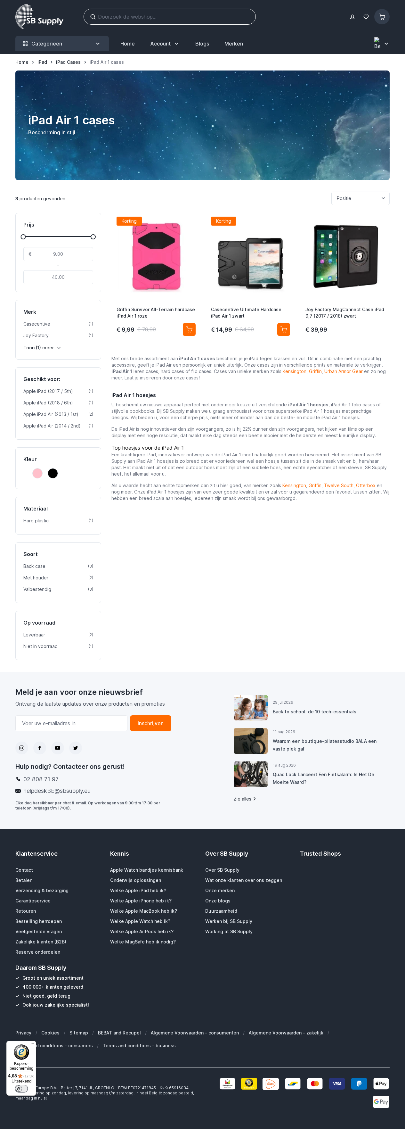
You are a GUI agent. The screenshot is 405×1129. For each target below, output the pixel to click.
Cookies (50, 1032)
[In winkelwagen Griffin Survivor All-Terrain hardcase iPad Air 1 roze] (189, 329)
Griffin (315, 371)
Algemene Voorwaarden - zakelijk (286, 1032)
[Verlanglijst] (366, 17)
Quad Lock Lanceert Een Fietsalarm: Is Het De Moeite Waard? (323, 778)
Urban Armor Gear (343, 371)
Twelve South (338, 485)
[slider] (23, 236)
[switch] (21, 1088)
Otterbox (366, 485)
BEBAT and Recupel (119, 1032)
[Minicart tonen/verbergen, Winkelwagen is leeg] (382, 16)
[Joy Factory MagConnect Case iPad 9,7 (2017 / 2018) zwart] (345, 256)
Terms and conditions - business (139, 1045)
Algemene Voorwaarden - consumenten (195, 1032)
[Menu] (32, 1045)
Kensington (294, 371)
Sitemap (78, 1032)
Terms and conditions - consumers (54, 1045)
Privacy (23, 1032)
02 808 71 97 (41, 779)
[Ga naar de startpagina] (39, 16)
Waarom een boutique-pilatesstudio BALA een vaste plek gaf (325, 744)
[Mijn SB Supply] (352, 17)
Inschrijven (151, 723)
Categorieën (46, 43)
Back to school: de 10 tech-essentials (314, 711)
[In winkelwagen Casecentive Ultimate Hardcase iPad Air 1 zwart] (283, 329)
